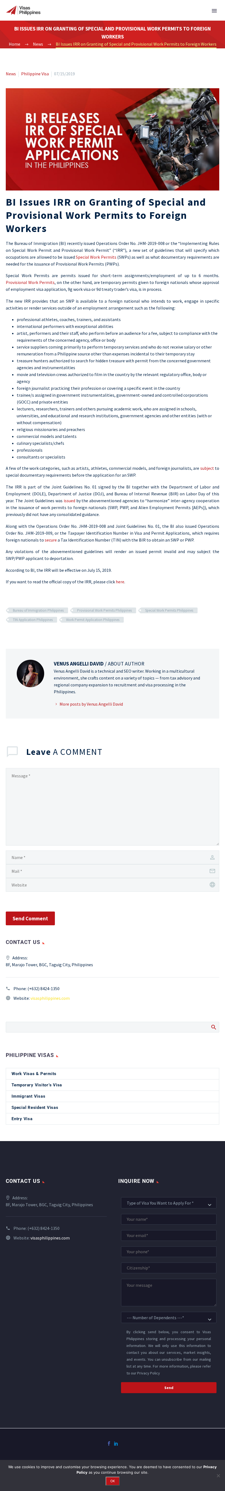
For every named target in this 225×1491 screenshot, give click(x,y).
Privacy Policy (148, 1373)
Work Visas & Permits (34, 1073)
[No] (218, 1475)
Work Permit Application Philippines (92, 619)
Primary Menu (214, 11)
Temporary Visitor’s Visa (37, 1085)
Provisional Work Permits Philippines (104, 610)
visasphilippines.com (50, 998)
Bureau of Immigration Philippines (38, 610)
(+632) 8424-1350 (43, 988)
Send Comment (30, 918)
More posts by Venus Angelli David (91, 704)
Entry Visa (22, 1118)
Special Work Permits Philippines (169, 610)
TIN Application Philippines (33, 619)
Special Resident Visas (35, 1107)
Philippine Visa (35, 73)
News (11, 73)
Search (213, 1027)
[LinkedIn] (116, 1443)
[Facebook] (109, 1443)
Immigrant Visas (28, 1096)
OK (112, 1481)
